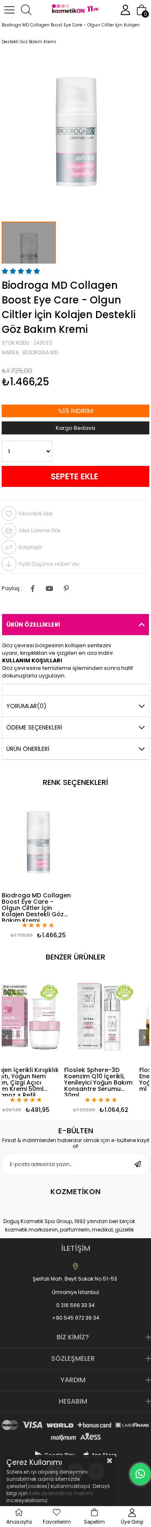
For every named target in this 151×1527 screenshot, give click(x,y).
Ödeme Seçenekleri (34, 727)
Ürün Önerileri (27, 749)
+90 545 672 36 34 (75, 1317)
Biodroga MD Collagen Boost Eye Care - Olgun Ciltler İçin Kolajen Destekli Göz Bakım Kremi (36, 907)
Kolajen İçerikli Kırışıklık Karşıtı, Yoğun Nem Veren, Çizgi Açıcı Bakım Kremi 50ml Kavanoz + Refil (64, 1081)
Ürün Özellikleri (33, 624)
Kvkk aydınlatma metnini (61, 1493)
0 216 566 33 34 (75, 1305)
